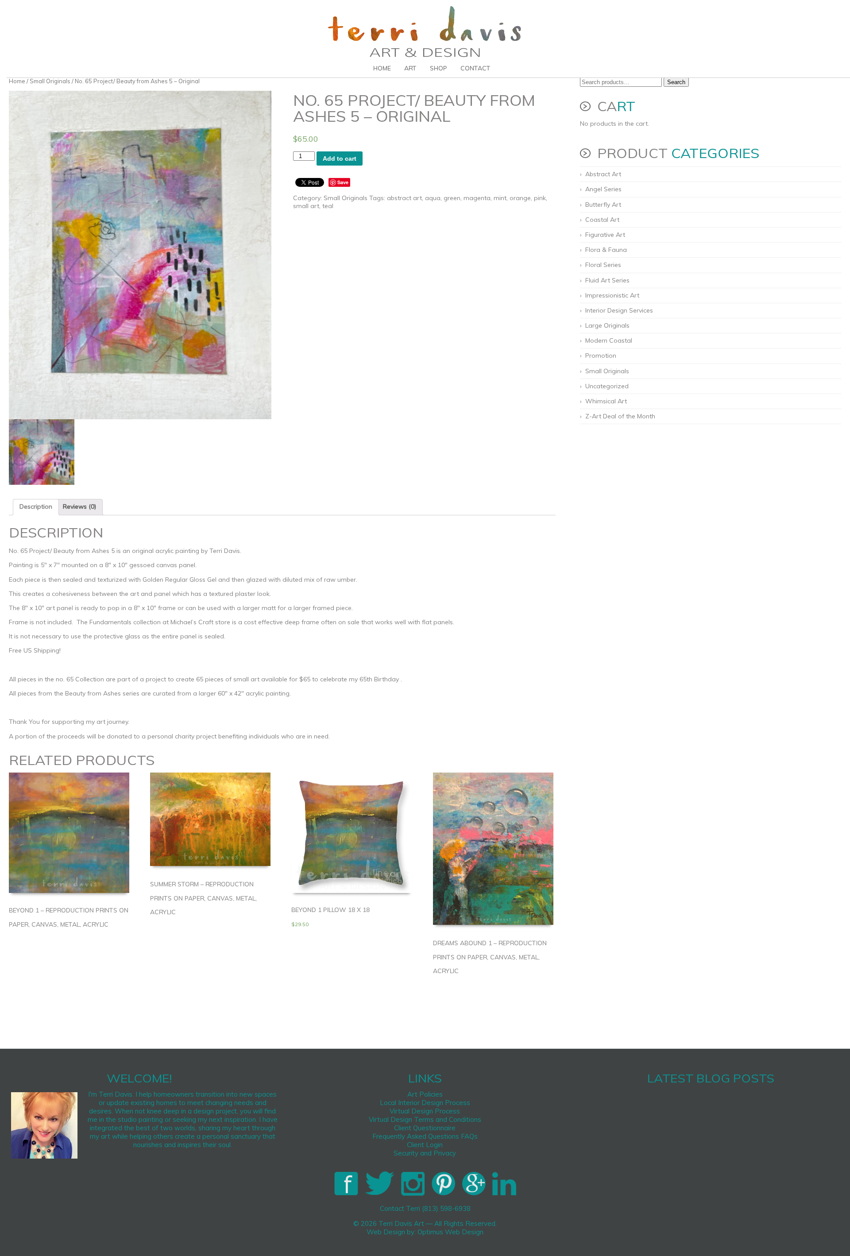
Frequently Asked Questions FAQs (425, 1136)
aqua (432, 198)
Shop (438, 68)
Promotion (600, 355)
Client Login (425, 1144)
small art (306, 206)
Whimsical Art (606, 401)
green (452, 198)
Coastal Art (602, 220)
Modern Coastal (608, 340)
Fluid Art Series (607, 280)
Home (382, 68)
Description (35, 506)
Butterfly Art (603, 205)
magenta (477, 198)
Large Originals (607, 325)
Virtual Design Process (425, 1111)
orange (520, 198)
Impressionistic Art (612, 295)
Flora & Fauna (606, 250)
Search (676, 82)
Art (410, 68)
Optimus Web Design (450, 1232)
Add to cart (339, 158)
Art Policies (425, 1094)
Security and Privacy (425, 1153)
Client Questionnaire (425, 1128)
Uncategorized (607, 386)
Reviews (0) (79, 506)
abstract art (404, 198)
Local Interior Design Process (425, 1102)
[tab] (36, 507)
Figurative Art (605, 235)
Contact (475, 68)
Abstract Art (603, 174)
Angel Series (603, 189)
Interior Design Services (619, 310)
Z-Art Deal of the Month (620, 416)
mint (500, 198)
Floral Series (603, 265)
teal (327, 206)
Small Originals (50, 81)
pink (540, 198)
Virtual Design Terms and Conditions (425, 1119)
